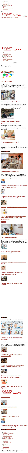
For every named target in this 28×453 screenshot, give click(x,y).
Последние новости (7, 7)
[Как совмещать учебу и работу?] (8, 99)
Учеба (4, 6)
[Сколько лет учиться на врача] (12, 169)
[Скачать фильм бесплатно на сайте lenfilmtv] (4, 204)
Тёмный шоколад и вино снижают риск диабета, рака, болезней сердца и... (12, 365)
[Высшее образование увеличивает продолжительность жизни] (7, 118)
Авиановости (7, 442)
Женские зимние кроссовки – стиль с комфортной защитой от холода (11, 376)
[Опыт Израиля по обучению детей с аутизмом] (4, 280)
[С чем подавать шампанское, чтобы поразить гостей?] (4, 351)
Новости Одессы (7, 2)
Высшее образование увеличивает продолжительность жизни (11, 122)
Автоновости (7, 439)
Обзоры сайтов (7, 436)
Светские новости (7, 5)
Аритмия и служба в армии (9, 237)
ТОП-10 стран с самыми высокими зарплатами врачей (11, 252)
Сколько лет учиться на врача (10, 171)
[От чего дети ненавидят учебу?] (8, 139)
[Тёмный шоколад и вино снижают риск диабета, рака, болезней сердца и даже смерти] (4, 362)
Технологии (6, 4)
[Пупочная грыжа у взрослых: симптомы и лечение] (4, 259)
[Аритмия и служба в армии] (12, 234)
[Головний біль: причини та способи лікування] (4, 383)
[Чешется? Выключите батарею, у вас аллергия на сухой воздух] (3, 270)
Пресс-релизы (6, 445)
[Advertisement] (14, 32)
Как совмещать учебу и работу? (10, 102)
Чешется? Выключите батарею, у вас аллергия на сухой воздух (11, 273)
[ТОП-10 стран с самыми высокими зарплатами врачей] (4, 248)
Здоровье (5, 1)
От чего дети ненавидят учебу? (10, 142)
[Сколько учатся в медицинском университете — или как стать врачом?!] (3, 183)
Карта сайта (6, 448)
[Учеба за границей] (7, 78)
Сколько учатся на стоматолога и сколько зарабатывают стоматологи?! (13, 197)
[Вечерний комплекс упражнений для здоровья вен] (12, 335)
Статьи (6, 432)
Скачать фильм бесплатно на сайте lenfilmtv (14, 207)
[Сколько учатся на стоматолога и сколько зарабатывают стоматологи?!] (3, 193)
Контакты (5, 9)
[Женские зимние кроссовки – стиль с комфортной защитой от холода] (4, 373)
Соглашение (6, 447)
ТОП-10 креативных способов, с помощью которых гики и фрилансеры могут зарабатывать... (13, 217)
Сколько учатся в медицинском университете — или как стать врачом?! (14, 186)
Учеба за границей (6, 81)
